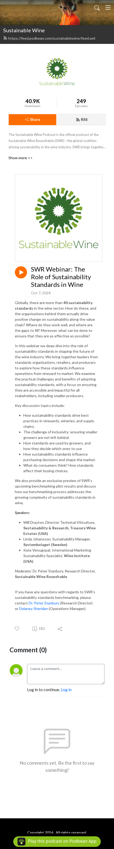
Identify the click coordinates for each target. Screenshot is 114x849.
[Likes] (17, 628)
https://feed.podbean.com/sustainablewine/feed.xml (51, 38)
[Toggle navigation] (108, 7)
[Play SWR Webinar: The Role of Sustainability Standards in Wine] (21, 272)
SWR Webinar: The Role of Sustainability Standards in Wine (61, 276)
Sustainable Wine (24, 30)
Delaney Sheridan (33, 608)
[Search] (97, 7)
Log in (66, 689)
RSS (84, 119)
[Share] (60, 629)
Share (35, 119)
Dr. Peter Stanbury (44, 603)
